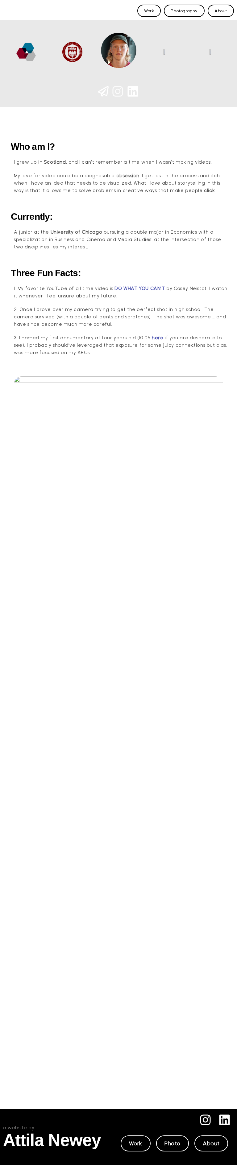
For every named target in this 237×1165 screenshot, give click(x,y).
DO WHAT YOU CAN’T (139, 288)
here (157, 338)
